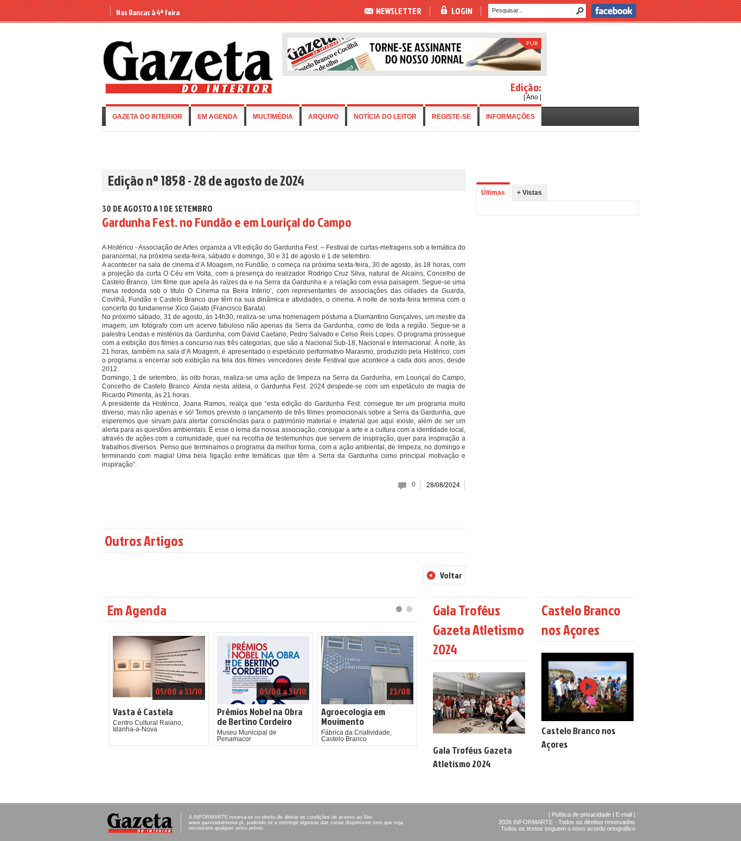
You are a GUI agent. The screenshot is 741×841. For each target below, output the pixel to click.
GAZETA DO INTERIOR (147, 116)
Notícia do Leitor (385, 116)
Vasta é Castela (143, 712)
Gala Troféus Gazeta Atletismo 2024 (472, 756)
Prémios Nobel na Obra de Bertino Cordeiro (260, 717)
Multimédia (273, 116)
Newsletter (398, 11)
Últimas (493, 192)
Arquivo (323, 116)
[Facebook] (613, 16)
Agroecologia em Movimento (353, 717)
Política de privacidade (581, 814)
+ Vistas (529, 192)
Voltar (451, 575)
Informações (510, 116)
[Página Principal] (188, 91)
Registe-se (451, 116)
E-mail (624, 814)
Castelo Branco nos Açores (578, 737)
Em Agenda (217, 116)
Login (461, 11)
